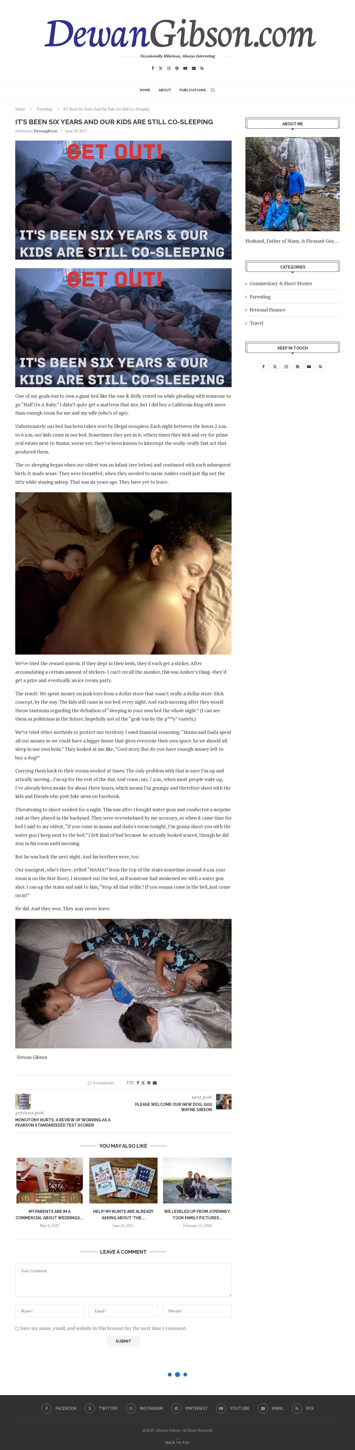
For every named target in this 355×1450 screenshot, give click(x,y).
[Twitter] (161, 68)
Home (145, 90)
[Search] (212, 90)
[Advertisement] (292, 428)
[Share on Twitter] (143, 1082)
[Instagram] (169, 68)
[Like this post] (132, 1082)
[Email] (194, 68)
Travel (256, 323)
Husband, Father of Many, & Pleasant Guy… (291, 241)
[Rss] (202, 68)
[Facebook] (153, 68)
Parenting (44, 109)
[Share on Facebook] (138, 1082)
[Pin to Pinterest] (149, 1082)
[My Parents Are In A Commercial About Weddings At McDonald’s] (49, 1180)
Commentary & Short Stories (281, 283)
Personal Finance (267, 309)
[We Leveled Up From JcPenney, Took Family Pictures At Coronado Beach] (197, 1180)
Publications (192, 90)
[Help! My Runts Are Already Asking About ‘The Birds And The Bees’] (123, 1180)
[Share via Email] (155, 1082)
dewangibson (45, 130)
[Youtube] (185, 68)
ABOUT (165, 90)
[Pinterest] (177, 68)
